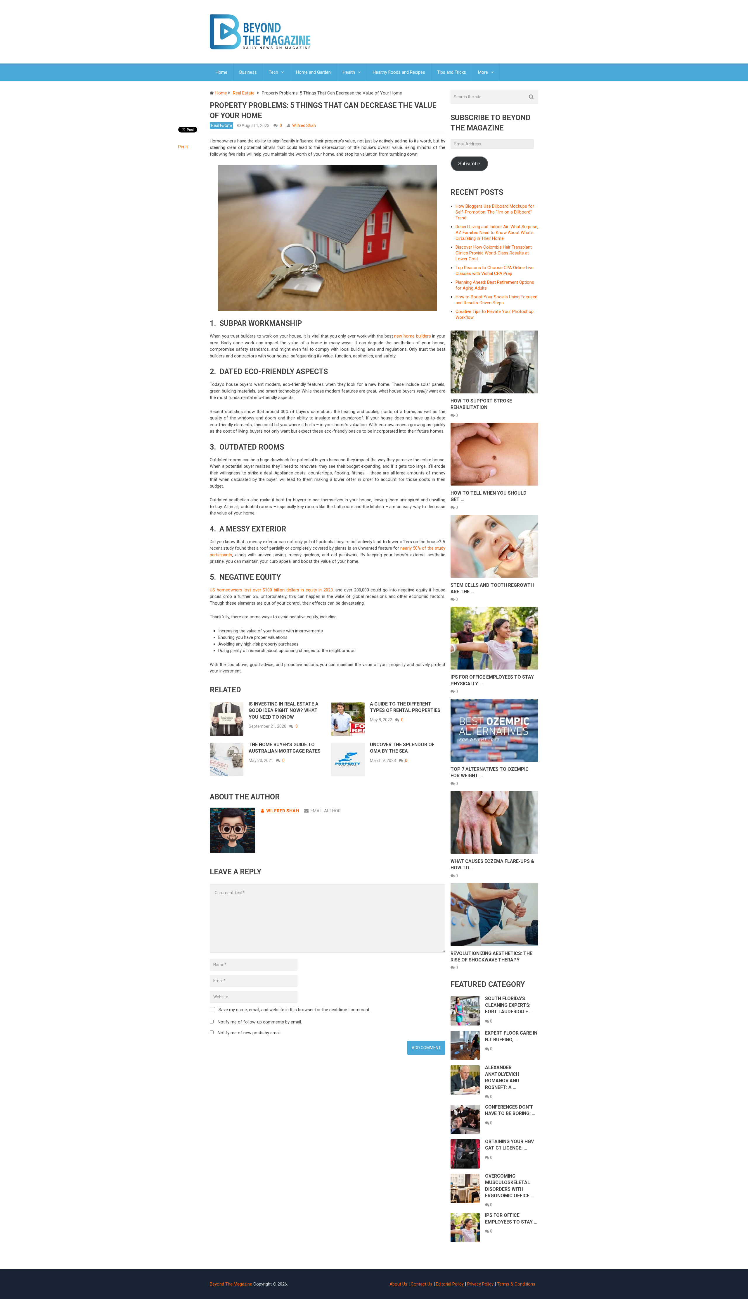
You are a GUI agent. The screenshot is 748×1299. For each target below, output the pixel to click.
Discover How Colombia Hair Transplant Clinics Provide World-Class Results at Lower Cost (494, 253)
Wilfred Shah (304, 125)
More (483, 72)
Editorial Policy (450, 1284)
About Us (398, 1284)
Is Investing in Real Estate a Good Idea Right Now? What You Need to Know (283, 710)
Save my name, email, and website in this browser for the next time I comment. (294, 1009)
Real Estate (221, 125)
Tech (273, 72)
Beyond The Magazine (231, 1284)
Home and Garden (313, 72)
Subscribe (469, 163)
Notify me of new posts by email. (249, 1032)
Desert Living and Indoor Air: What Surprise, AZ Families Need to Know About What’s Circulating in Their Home (497, 232)
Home (221, 72)
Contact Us (421, 1284)
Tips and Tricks (451, 72)
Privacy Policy (480, 1284)
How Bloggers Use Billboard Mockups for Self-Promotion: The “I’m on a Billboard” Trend (495, 212)
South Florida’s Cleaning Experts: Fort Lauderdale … (509, 1005)
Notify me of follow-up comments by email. (260, 1022)
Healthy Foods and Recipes (399, 72)
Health (349, 72)
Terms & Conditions (516, 1284)
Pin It (183, 146)
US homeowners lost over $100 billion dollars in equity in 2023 (271, 590)
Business (248, 72)
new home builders (413, 336)
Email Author (326, 810)
